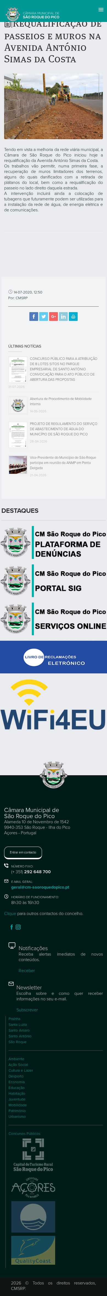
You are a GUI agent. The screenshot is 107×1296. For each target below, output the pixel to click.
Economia (17, 1082)
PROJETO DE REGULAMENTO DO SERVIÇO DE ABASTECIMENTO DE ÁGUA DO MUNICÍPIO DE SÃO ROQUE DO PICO (63, 429)
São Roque (18, 1042)
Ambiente (16, 1059)
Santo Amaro (19, 1030)
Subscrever (27, 1010)
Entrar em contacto (23, 852)
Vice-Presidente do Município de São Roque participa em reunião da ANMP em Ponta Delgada (63, 462)
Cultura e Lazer (21, 1070)
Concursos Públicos (24, 1134)
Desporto (16, 1076)
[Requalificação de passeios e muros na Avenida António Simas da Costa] (53, 106)
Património (17, 1111)
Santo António (20, 1036)
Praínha (14, 1019)
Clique (10, 913)
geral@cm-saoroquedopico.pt (40, 887)
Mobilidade (18, 1105)
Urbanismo (17, 1117)
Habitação (17, 1093)
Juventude (17, 1099)
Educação (17, 1088)
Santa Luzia (18, 1025)
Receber (27, 970)
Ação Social (18, 1065)
